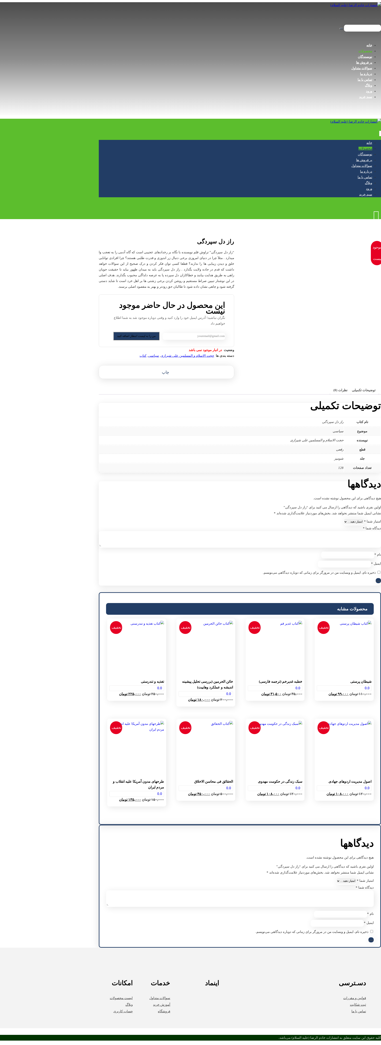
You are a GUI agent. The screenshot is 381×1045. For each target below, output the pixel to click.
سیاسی (153, 355)
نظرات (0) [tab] (340, 390)
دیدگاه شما (372, 528)
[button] (166, 372)
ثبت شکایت (358, 1004)
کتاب (143, 355)
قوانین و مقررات (354, 998)
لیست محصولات (121, 998)
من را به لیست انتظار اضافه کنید (136, 336)
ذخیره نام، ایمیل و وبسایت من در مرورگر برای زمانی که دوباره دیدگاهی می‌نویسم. (319, 572)
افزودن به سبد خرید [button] (344, 703)
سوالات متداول (159, 998)
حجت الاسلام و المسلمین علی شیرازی (187, 355)
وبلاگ (129, 1004)
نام (377, 554)
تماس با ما (358, 1011)
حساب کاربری (123, 1011)
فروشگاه (164, 1011)
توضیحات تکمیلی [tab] (363, 390)
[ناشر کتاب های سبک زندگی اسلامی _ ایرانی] (355, 5)
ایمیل (376, 563)
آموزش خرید (161, 1004)
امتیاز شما (372, 521)
